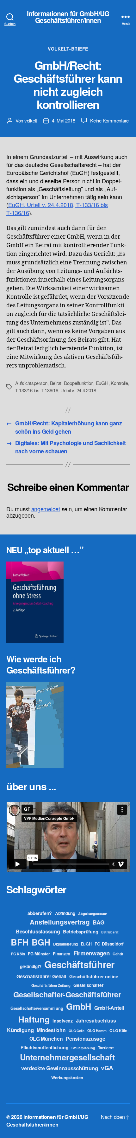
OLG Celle (76, 1030)
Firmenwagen (91, 953)
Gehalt (118, 953)
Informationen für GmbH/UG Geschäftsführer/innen (68, 17)
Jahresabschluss (96, 1020)
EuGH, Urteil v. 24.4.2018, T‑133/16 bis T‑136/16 (57, 208)
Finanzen (61, 954)
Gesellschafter (88, 985)
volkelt (30, 120)
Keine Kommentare (109, 120)
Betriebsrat (110, 932)
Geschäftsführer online (93, 976)
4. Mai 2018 (63, 120)
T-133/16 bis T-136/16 (36, 390)
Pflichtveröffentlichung (44, 1047)
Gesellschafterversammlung (36, 1008)
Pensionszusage (85, 1038)
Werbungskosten (67, 1077)
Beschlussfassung (38, 931)
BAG (98, 922)
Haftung (33, 1019)
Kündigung (20, 1030)
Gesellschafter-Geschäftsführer (67, 994)
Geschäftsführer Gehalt (41, 976)
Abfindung (65, 913)
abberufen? (40, 913)
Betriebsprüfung (80, 931)
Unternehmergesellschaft (67, 1057)
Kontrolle (119, 383)
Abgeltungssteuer (92, 913)
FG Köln (18, 954)
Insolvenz (63, 1020)
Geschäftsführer (79, 964)
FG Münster (39, 954)
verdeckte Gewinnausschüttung (59, 1068)
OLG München (46, 1038)
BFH (19, 942)
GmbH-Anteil (109, 1007)
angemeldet (45, 509)
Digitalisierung (65, 944)
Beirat (55, 383)
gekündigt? (30, 966)
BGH (41, 942)
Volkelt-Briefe (68, 49)
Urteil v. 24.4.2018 (78, 390)
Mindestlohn (51, 1030)
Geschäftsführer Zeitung (51, 985)
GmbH (78, 1006)
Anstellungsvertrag (60, 921)
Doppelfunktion (78, 383)
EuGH (102, 383)
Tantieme (106, 1048)
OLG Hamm (96, 1030)
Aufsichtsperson (31, 383)
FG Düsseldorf (109, 943)
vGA (107, 1067)
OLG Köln (118, 1030)
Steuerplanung (83, 1047)
